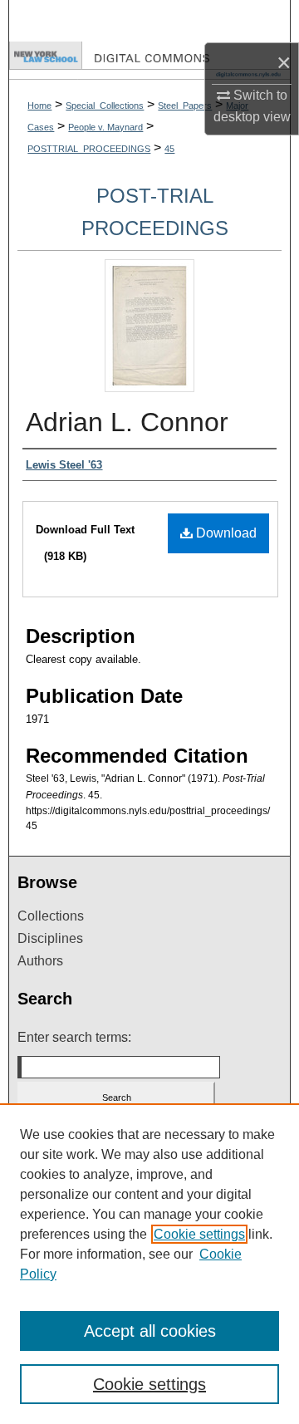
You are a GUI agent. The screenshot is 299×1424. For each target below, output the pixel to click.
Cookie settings (199, 1234)
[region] (149, 1263)
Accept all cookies (150, 1331)
